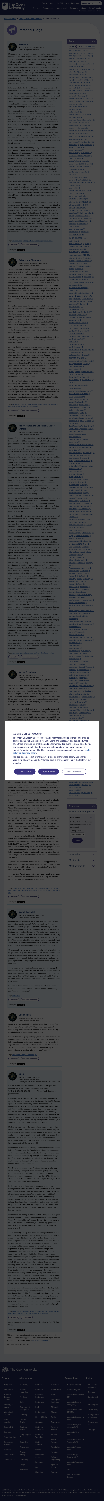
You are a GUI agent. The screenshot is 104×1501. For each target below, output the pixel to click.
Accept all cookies (25, 772)
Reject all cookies (49, 772)
